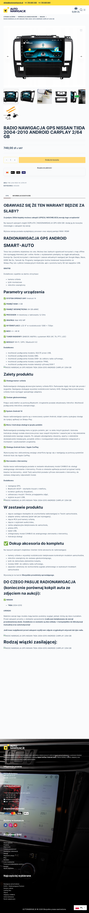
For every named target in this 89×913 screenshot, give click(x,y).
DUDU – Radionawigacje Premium (14, 886)
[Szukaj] (81, 10)
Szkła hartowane (9, 897)
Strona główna (8, 843)
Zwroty (6, 853)
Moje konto (7, 847)
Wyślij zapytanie (9, 868)
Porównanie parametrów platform (14, 864)
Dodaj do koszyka (52, 160)
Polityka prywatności (10, 849)
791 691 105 (32, 3)
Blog (5, 857)
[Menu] (84, 10)
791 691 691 (45, 3)
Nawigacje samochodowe (11, 884)
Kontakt (6, 866)
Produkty (6, 845)
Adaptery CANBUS (9, 894)
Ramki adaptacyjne (9, 899)
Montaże (6, 860)
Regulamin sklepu (9, 855)
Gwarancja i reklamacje (11, 851)
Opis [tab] (7, 196)
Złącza (6, 892)
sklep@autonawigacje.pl (13, 3)
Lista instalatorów (9, 862)
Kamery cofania (8, 888)
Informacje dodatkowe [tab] (22, 196)
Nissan (16, 186)
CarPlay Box (7, 890)
